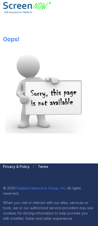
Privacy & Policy (16, 166)
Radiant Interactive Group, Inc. (41, 188)
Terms (43, 166)
